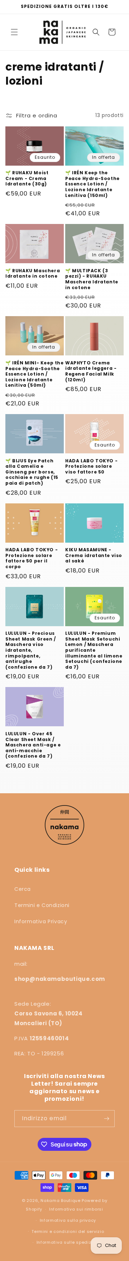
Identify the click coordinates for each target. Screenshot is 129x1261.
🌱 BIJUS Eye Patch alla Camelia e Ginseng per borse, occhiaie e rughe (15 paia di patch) (31, 472)
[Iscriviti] (106, 1118)
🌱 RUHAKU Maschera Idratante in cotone (32, 273)
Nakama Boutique (60, 1200)
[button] (14, 32)
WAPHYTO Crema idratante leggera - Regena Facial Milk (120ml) (90, 371)
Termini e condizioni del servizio (68, 1231)
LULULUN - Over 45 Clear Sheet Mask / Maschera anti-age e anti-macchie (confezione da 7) (33, 745)
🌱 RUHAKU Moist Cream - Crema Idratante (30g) (26, 178)
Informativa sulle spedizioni (68, 1242)
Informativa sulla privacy (68, 1220)
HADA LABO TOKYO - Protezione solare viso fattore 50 (91, 466)
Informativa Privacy (40, 921)
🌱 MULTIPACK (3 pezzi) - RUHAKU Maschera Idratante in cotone (91, 279)
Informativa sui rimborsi (76, 1209)
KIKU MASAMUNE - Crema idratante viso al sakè (93, 555)
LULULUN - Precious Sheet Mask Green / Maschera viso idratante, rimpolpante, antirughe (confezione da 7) (30, 650)
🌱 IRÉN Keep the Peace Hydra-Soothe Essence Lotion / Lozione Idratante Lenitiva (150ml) (92, 184)
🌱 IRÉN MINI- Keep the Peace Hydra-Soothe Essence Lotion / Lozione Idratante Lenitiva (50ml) (34, 374)
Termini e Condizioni (42, 905)
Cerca (22, 889)
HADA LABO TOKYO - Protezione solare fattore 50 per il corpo (31, 558)
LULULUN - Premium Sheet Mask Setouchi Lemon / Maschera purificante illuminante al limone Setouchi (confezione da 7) (94, 650)
